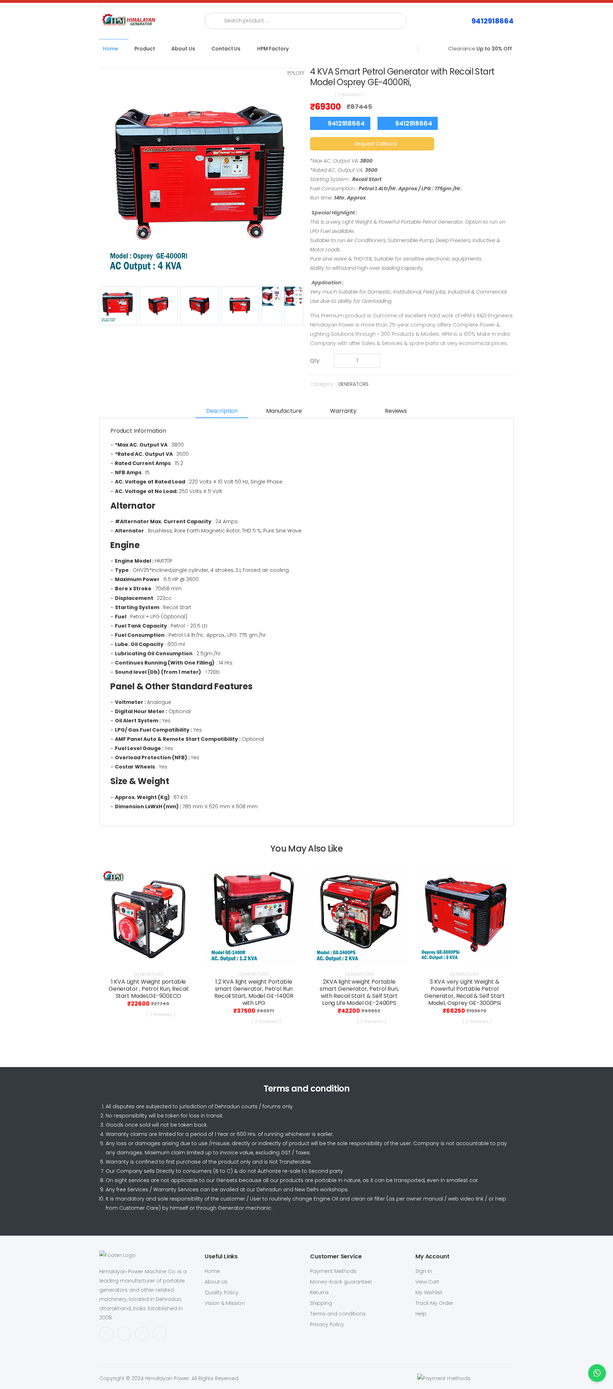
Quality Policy (221, 1292)
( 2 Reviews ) (349, 94)
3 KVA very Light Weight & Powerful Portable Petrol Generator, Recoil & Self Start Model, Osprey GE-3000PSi (464, 992)
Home (110, 48)
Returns (319, 1292)
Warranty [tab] (343, 411)
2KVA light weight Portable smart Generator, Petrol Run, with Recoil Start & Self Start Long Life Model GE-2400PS (359, 992)
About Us (183, 48)
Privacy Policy (327, 1324)
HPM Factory (272, 48)
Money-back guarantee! (341, 1281)
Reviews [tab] (396, 411)
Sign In (423, 1271)
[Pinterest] (160, 1334)
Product (144, 48)
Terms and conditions (338, 1313)
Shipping (321, 1303)
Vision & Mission (225, 1303)
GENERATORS (353, 384)
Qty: (315, 360)
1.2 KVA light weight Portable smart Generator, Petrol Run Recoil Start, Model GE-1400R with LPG (253, 992)
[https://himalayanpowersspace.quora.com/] (124, 1334)
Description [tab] (222, 411)
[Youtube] (142, 1334)
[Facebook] (106, 1334)
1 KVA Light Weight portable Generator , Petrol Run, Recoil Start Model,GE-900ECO (148, 989)
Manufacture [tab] (284, 411)
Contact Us (226, 48)
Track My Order (434, 1303)
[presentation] (89, 949)
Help (420, 1313)
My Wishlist (428, 1292)
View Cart (427, 1281)
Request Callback (376, 143)
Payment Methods (333, 1271)
